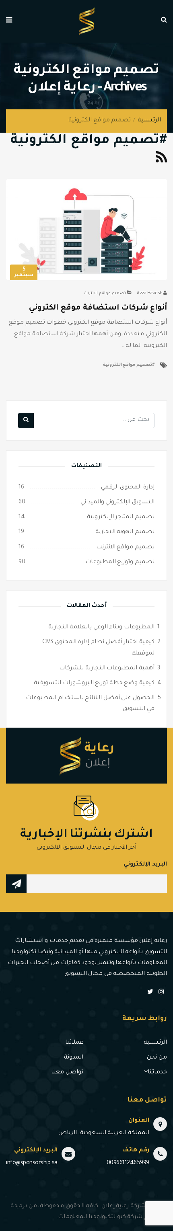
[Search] (26, 420)
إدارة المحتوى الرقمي (127, 487)
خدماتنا (157, 1072)
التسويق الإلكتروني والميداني (117, 502)
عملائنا (74, 1043)
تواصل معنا (67, 1072)
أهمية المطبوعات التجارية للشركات (106, 668)
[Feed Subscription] (161, 160)
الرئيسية (149, 120)
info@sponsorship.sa (32, 1163)
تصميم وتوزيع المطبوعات (119, 562)
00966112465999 (128, 1163)
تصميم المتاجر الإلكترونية (120, 517)
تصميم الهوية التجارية (124, 532)
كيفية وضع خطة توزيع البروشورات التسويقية (94, 683)
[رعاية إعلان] (86, 22)
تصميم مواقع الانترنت (105, 293)
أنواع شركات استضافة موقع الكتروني (98, 308)
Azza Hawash (150, 293)
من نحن (157, 1058)
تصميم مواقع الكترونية (127, 365)
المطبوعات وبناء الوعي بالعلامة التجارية (101, 627)
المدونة (73, 1058)
